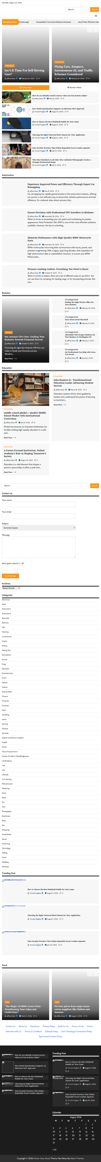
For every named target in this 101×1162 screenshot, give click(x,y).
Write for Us (63, 1026)
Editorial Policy (51, 1031)
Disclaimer (35, 1026)
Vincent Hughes (40, 112)
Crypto (4, 641)
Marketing (5, 788)
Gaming (5, 724)
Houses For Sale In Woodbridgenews (15, 756)
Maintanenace (7, 784)
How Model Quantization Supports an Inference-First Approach (58, 108)
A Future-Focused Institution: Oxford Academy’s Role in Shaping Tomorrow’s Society (25, 453)
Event (4, 678)
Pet (3, 802)
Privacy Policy (49, 1026)
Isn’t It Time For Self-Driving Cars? (24, 72)
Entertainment (7, 673)
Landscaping (6, 761)
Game (4, 719)
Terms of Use (78, 1026)
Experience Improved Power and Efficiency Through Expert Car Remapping (61, 186)
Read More (9, 358)
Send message (10, 576)
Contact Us (11, 1026)
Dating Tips (6, 650)
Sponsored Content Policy (50, 1036)
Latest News (27, 87)
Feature (4, 687)
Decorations (6, 655)
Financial (5, 701)
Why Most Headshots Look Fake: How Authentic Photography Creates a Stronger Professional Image (61, 161)
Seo (3, 825)
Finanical (9, 332)
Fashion (5, 682)
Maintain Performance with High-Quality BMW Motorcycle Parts (59, 239)
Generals (5, 733)
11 (59, 1131)
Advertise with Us (13, 1031)
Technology (6, 848)
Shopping (5, 830)
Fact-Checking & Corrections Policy (76, 1031)
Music (4, 793)
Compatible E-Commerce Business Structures (25, 22)
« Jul (54, 1149)
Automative (6, 609)
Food (4, 710)
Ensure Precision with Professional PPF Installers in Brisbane (61, 212)
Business (5, 623)
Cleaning (5, 632)
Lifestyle (5, 775)
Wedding (5, 862)
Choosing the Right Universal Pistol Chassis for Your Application (58, 135)
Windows (5, 867)
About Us (23, 1026)
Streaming (6, 844)
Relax (4, 821)
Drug (4, 664)
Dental (4, 659)
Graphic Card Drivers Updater (13, 738)
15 (86, 1131)
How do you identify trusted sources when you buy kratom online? (59, 95)
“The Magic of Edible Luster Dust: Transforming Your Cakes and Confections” (23, 1009)
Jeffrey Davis (11, 78)
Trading (4, 853)
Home (4, 747)
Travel (4, 857)
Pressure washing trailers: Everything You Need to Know (58, 269)
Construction (7, 636)
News (4, 798)
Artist (4, 604)
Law (3, 765)
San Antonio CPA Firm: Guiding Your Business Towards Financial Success (24, 338)
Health (4, 742)
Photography (7, 811)
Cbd (3, 627)
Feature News (7, 692)
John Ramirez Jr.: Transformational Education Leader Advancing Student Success (73, 382)
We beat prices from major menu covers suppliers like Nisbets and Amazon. (72, 1009)
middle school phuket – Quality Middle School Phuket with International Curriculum (25, 415)
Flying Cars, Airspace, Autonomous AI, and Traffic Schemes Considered (73, 70)
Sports (4, 839)
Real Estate (6, 816)
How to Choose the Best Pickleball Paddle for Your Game (55, 122)
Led (3, 770)
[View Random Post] (96, 16)
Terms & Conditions (33, 1031)
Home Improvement (10, 752)
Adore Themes (77, 1158)
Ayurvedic (5, 618)
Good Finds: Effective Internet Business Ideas (67, 22)
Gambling (5, 715)
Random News (75, 87)
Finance (5, 696)
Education (8, 409)
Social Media (6, 834)
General (5, 729)
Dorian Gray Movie (42, 1158)
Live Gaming (6, 779)
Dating (4, 646)
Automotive (10, 66)
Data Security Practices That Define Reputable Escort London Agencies (61, 148)
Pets (3, 807)
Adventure (6, 600)
